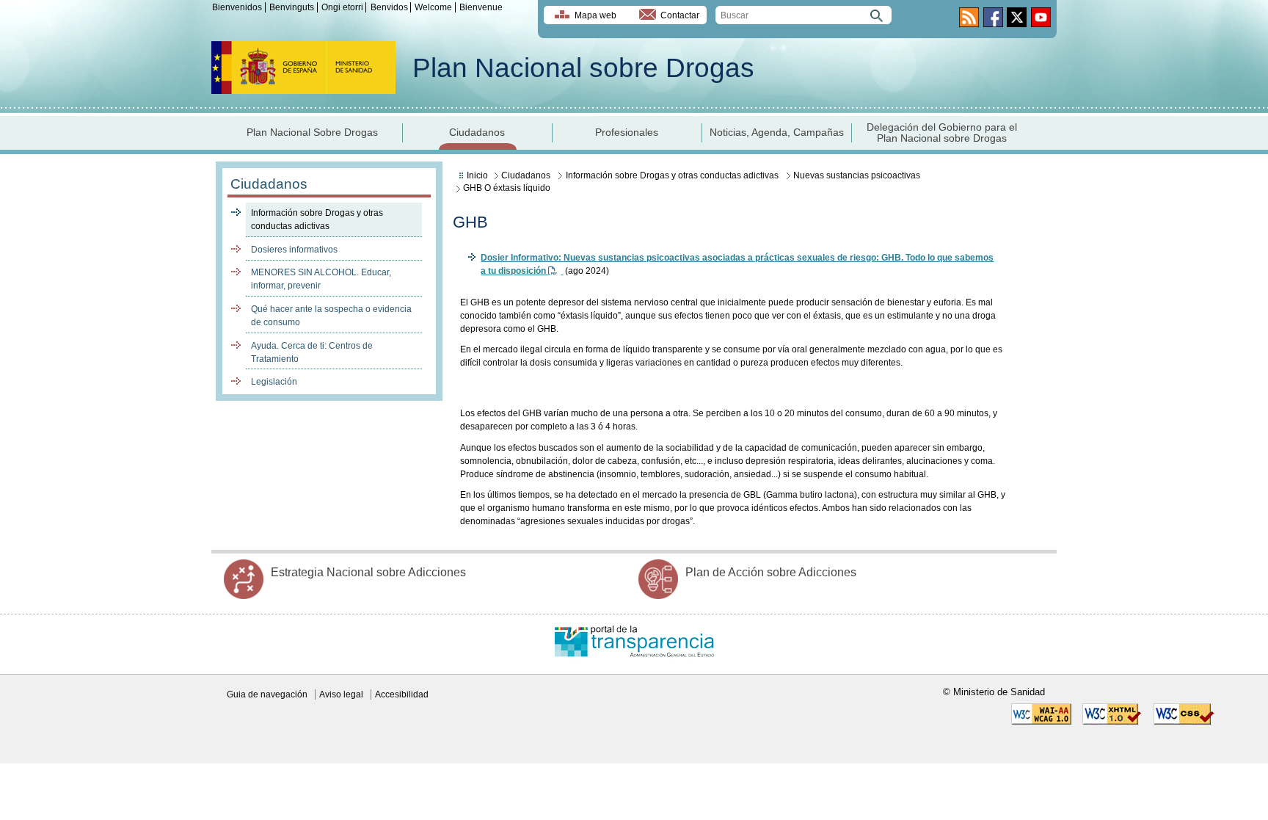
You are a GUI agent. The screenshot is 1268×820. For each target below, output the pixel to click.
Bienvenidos (237, 7)
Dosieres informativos (294, 249)
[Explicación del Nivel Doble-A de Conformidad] (1041, 721)
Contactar (679, 15)
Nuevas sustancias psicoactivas (856, 175)
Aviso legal (341, 694)
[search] (803, 15)
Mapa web (595, 15)
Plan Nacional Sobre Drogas (312, 132)
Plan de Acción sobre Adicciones (770, 572)
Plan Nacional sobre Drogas (583, 68)
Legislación (274, 382)
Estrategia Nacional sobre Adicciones (368, 572)
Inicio (477, 175)
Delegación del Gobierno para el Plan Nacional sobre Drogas (942, 133)
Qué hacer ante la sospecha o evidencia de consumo (331, 315)
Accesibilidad (402, 694)
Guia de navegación (267, 694)
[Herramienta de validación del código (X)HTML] (1112, 721)
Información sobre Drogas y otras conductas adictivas (317, 219)
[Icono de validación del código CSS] (1184, 721)
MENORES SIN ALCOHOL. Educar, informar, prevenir (321, 279)
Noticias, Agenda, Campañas (777, 132)
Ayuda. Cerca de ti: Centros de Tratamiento (312, 352)
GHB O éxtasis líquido (506, 188)
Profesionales (626, 132)
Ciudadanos (477, 132)
